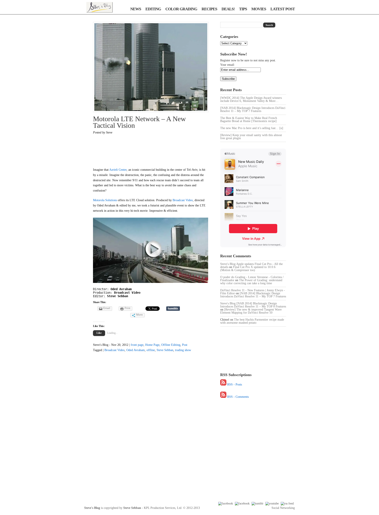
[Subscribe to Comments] (223, 396)
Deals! (228, 9)
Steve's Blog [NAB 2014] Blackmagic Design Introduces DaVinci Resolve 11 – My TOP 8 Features (253, 305)
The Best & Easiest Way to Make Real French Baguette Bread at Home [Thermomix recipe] (248, 119)
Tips (243, 9)
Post (184, 344)
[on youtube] (272, 503)
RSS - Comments (238, 396)
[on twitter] (242, 503)
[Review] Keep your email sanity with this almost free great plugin (251, 136)
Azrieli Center (118, 169)
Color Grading (181, 9)
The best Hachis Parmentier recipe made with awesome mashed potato (252, 321)
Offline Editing (170, 344)
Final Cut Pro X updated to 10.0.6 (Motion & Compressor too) (247, 268)
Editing (153, 9)
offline (151, 350)
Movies (258, 9)
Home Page (152, 344)
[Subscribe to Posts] (223, 384)
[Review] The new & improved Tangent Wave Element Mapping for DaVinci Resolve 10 (251, 311)
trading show (183, 350)
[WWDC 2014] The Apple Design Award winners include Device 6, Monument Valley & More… (251, 99)
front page (137, 344)
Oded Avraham (135, 350)
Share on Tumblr (173, 308)
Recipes (209, 9)
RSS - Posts (234, 384)
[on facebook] (225, 503)
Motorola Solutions (105, 200)
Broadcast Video (183, 200)
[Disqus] (146, 434)
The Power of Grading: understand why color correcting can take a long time (251, 282)
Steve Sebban (165, 350)
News (135, 9)
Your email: (227, 64)
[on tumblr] (257, 503)
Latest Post (282, 9)
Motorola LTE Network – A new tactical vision (139, 122)
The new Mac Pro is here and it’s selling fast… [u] (251, 128)
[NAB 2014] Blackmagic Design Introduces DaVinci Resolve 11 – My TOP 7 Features (252, 109)
